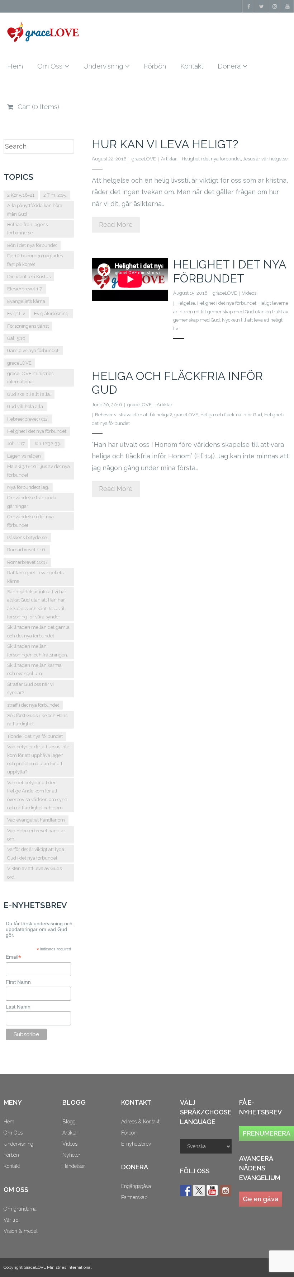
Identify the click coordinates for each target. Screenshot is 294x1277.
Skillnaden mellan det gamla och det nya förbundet (38, 631)
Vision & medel (21, 1231)
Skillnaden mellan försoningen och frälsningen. (37, 650)
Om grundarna (20, 1209)
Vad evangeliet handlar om (36, 820)
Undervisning (18, 1144)
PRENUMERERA (266, 1133)
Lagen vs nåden (24, 456)
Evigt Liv (16, 313)
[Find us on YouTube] (212, 1190)
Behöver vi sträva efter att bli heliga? (133, 414)
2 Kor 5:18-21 (20, 195)
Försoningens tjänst (28, 326)
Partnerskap (134, 1197)
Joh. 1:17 (16, 443)
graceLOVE (144, 159)
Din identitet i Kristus (29, 276)
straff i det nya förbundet (33, 705)
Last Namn (18, 1007)
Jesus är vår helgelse (265, 159)
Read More (116, 224)
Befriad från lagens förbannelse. (27, 228)
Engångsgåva (136, 1186)
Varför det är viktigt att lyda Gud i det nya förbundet (35, 853)
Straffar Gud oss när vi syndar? (30, 688)
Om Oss (13, 1133)
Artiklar (169, 159)
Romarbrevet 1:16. (26, 549)
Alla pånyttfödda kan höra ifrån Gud (34, 209)
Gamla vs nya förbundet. (33, 350)
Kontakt (12, 1166)
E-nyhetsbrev (136, 1144)
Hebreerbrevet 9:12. (28, 419)
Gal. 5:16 (16, 338)
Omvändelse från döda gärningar (31, 502)
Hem (9, 1121)
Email (13, 957)
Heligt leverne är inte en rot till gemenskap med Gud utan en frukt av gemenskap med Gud (230, 311)
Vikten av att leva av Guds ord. (34, 872)
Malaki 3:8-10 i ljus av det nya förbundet (38, 470)
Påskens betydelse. (27, 537)
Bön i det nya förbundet (32, 245)
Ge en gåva (261, 1199)
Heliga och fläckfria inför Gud (231, 414)
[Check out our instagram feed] (225, 1190)
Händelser (73, 1166)
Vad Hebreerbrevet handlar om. (36, 835)
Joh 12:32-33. (47, 443)
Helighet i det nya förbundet (211, 159)
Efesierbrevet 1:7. (25, 288)
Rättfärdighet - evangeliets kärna (35, 577)
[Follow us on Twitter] (199, 1190)
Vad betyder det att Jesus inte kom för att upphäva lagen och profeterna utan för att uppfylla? (38, 759)
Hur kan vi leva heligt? (165, 144)
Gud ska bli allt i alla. (29, 394)
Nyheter (71, 1155)
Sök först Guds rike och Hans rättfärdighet (37, 719)
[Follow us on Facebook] (185, 1190)
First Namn (18, 982)
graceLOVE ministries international (30, 377)
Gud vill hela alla (25, 406)
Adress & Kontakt (140, 1121)
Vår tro (11, 1220)
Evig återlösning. (52, 313)
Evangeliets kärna (26, 301)
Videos (249, 293)
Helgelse (185, 303)
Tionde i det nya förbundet (35, 736)
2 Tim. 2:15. (55, 195)
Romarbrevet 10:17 (27, 562)
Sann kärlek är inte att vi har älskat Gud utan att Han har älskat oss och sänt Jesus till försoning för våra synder (36, 604)
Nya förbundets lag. (28, 487)
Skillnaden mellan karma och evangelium (34, 669)
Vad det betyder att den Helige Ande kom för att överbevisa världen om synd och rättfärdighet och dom (37, 795)
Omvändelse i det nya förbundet (30, 521)
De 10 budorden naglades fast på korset (35, 260)
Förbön (11, 1155)
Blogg (69, 1121)
